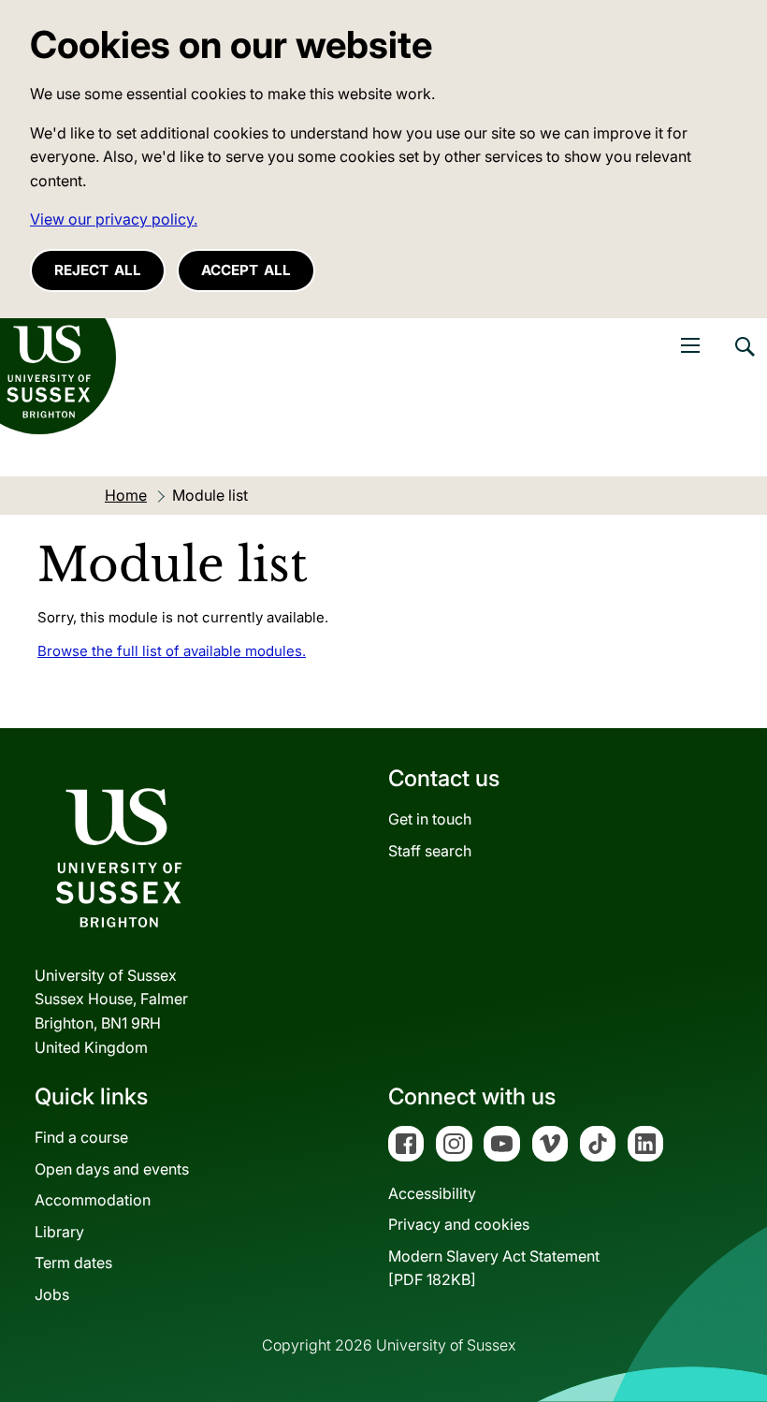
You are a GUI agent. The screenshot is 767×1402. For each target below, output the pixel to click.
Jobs (52, 1294)
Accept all (246, 270)
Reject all (97, 270)
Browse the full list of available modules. (171, 651)
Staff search (429, 850)
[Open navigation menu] (690, 345)
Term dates (73, 1262)
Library (59, 1231)
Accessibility (432, 1193)
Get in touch (429, 819)
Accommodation (93, 1199)
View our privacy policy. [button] (113, 219)
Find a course (81, 1137)
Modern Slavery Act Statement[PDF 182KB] (494, 1268)
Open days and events (112, 1169)
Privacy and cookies (458, 1224)
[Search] (743, 360)
